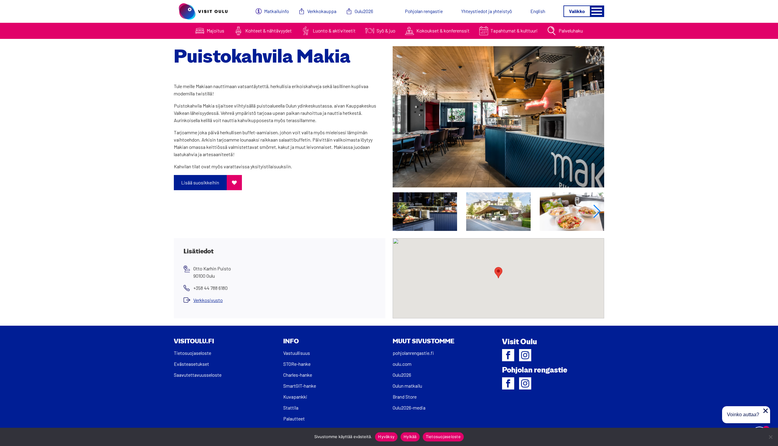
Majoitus (215, 30)
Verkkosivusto (208, 300)
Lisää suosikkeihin (200, 182)
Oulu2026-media (409, 407)
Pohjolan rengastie (424, 11)
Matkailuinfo (276, 11)
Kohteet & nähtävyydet (268, 30)
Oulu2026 (364, 11)
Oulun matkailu (407, 386)
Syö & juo (386, 30)
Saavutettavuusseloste (198, 375)
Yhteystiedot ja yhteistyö (486, 11)
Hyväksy (386, 436)
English (537, 11)
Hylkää (410, 436)
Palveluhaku (571, 30)
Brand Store (405, 397)
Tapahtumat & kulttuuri (514, 30)
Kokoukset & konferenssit (443, 30)
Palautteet (294, 418)
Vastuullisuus (296, 353)
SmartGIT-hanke (299, 386)
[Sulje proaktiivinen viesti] (765, 411)
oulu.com (402, 364)
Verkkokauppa (321, 11)
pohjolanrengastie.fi (413, 353)
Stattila (290, 407)
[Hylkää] (770, 437)
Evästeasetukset (191, 364)
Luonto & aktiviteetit (334, 30)
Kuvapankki (295, 397)
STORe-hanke (297, 364)
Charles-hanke (297, 375)
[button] (597, 211)
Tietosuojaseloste (192, 353)
